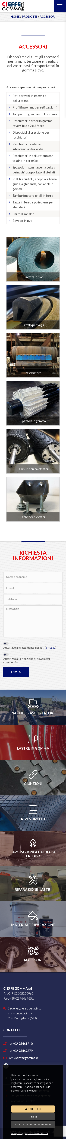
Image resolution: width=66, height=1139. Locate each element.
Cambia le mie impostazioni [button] (33, 1124)
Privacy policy (17, 1133)
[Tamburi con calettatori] (33, 451)
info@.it (23, 1058)
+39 (20, 1044)
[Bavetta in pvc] (33, 259)
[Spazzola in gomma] (33, 403)
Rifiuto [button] (33, 1117)
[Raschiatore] (33, 355)
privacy (50, 647)
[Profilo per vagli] (33, 307)
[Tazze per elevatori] (33, 499)
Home (15, 16)
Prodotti (29, 16)
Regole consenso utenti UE (36, 1133)
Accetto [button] (33, 1109)
